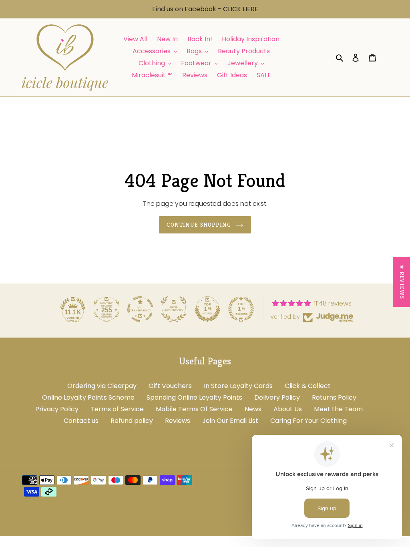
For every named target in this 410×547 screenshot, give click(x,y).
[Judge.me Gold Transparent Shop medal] (140, 309)
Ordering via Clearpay (102, 385)
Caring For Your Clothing (308, 420)
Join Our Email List (230, 420)
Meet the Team (338, 409)
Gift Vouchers (170, 385)
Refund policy (132, 420)
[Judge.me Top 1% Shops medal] (207, 309)
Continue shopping (199, 224)
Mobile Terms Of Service (194, 409)
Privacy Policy (56, 409)
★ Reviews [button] (402, 281)
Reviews (177, 420)
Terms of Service (117, 409)
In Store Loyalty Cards (238, 385)
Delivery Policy (277, 397)
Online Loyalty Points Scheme (88, 397)
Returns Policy (334, 397)
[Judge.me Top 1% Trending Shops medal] (241, 309)
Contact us (81, 420)
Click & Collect (308, 385)
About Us (287, 409)
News (253, 409)
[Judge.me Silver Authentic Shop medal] (174, 309)
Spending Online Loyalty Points (194, 397)
